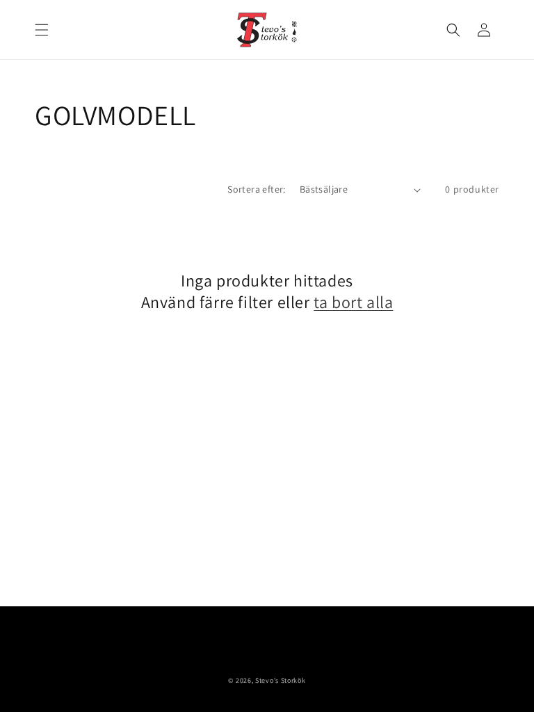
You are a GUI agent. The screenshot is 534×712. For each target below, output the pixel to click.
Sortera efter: (256, 189)
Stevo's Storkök (280, 680)
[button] (41, 30)
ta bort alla (353, 302)
